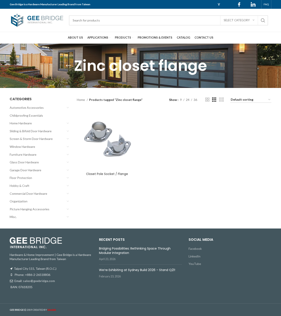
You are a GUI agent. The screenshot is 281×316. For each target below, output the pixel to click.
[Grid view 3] (214, 99)
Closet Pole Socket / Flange (107, 174)
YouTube (195, 264)
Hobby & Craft (19, 185)
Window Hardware (22, 146)
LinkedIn (194, 256)
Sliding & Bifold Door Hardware (31, 131)
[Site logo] (37, 20)
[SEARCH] (263, 20)
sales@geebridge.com (39, 281)
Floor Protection (21, 178)
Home (81, 100)
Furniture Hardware (23, 154)
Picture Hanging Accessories (29, 209)
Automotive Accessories (27, 107)
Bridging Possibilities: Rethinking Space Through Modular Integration (135, 250)
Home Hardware (21, 123)
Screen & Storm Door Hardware (31, 139)
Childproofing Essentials (26, 115)
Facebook (195, 248)
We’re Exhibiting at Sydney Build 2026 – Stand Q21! (137, 270)
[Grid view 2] (207, 99)
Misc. (13, 217)
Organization (18, 201)
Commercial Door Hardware (28, 193)
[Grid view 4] (221, 99)
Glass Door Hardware (24, 162)
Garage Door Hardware (25, 170)
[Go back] (68, 65)
